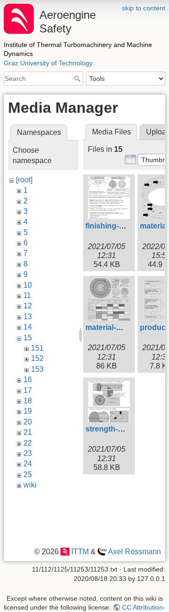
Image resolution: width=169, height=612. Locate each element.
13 (27, 317)
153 (37, 369)
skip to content (143, 8)
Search (78, 78)
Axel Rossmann (134, 552)
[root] (24, 180)
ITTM (79, 552)
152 (37, 358)
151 (37, 348)
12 (27, 306)
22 (27, 443)
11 (27, 295)
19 (27, 411)
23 (27, 453)
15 (27, 338)
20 (27, 422)
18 (27, 401)
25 (27, 475)
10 (27, 285)
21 (27, 432)
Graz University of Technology (48, 63)
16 (27, 380)
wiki (30, 485)
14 (27, 327)
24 (27, 464)
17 (27, 390)
